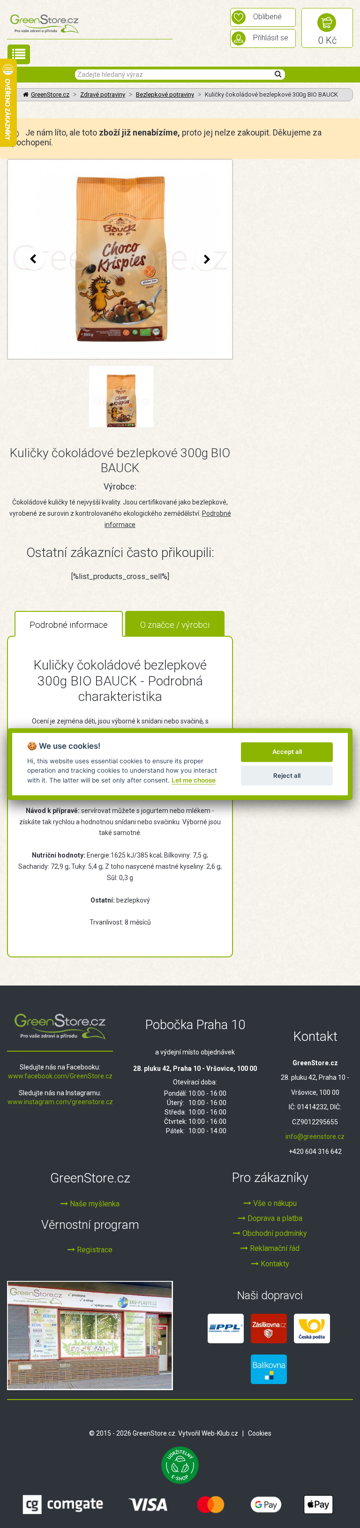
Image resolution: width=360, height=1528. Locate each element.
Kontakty (274, 1263)
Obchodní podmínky (273, 1233)
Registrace (93, 1249)
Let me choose (194, 780)
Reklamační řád (274, 1248)
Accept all (287, 752)
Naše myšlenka (94, 1203)
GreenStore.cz (50, 94)
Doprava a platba (274, 1218)
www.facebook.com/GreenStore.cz (60, 1076)
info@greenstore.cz (315, 1136)
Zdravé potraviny (102, 94)
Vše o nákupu (274, 1203)
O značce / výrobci (175, 625)
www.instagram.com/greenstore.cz (60, 1102)
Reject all (286, 775)
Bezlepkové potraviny (165, 94)
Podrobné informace (69, 625)
